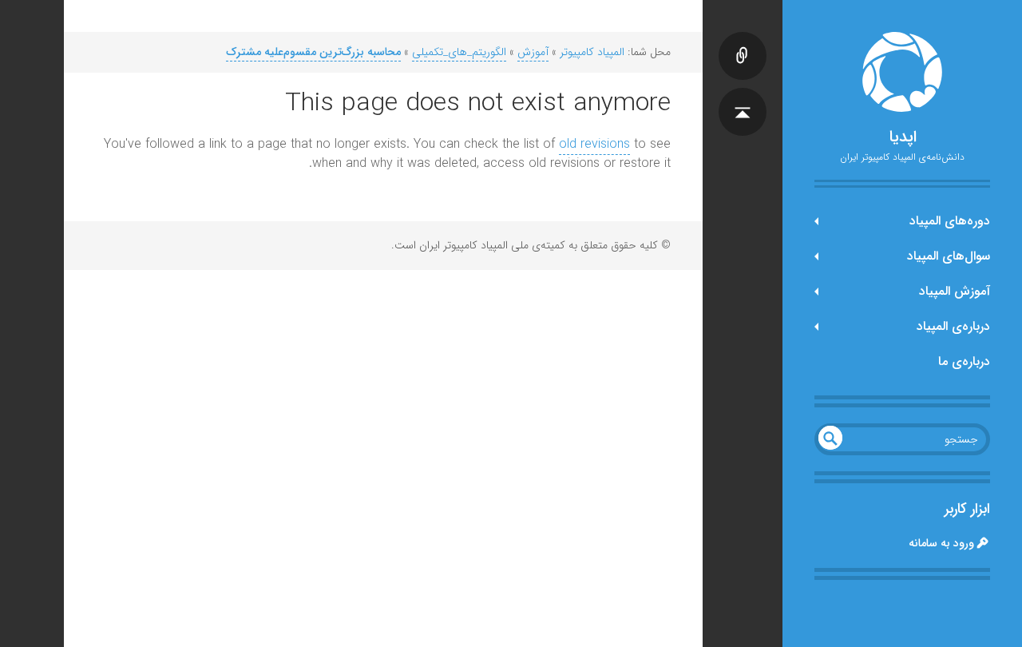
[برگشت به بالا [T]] (742, 96)
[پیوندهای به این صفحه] (742, 40)
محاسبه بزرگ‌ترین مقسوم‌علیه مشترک (313, 52)
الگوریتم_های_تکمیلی (459, 52)
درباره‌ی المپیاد (953, 326)
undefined (830, 438)
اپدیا (903, 137)
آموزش (533, 52)
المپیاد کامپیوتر (592, 52)
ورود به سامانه (941, 543)
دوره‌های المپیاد (949, 221)
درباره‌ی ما (964, 361)
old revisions (594, 144)
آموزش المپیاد (954, 291)
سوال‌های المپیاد (948, 256)
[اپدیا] (902, 72)
